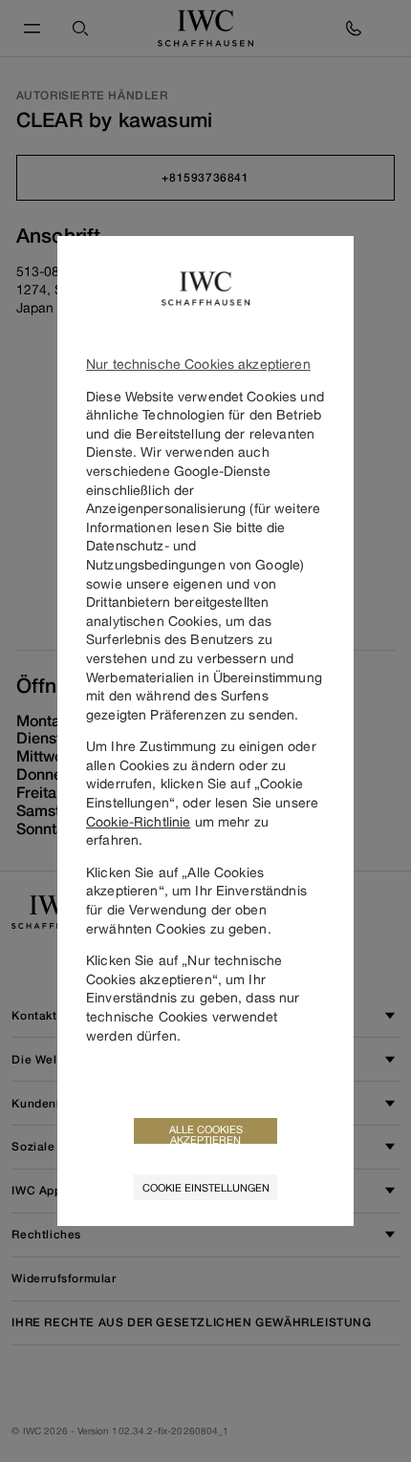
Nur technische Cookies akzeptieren (198, 363)
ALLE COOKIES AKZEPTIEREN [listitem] (206, 1133)
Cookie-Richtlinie (138, 821)
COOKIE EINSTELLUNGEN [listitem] (206, 1187)
